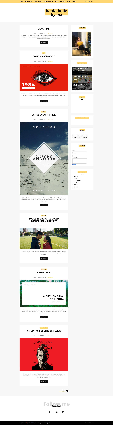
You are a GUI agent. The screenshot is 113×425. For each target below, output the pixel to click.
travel (74, 137)
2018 (75, 184)
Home (21, 1)
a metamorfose (43, 327)
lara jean (44, 215)
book (78, 135)
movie (82, 135)
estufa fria (43, 269)
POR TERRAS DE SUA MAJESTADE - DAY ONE (80, 69)
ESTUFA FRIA (44, 272)
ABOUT (74, 1)
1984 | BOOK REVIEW (44, 56)
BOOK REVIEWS (28, 1)
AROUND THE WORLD (60, 1)
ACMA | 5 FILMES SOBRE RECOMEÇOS (80, 85)
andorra (44, 111)
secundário (85, 137)
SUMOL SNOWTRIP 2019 (44, 115)
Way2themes (31, 423)
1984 (44, 53)
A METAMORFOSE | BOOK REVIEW (44, 331)
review (74, 135)
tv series (79, 137)
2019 (75, 176)
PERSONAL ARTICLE (48, 1)
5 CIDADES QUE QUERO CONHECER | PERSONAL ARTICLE (80, 78)
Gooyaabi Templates (45, 423)
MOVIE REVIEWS (38, 1)
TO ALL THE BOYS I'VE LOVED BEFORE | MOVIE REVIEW (44, 220)
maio (76, 182)
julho (76, 178)
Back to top (89, 423)
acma (86, 135)
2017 (75, 186)
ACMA (68, 1)
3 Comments (50, 61)
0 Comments (50, 119)
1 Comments (50, 33)
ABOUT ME (43, 29)
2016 (75, 187)
